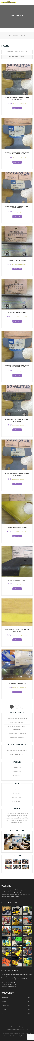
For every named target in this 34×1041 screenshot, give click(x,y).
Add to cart (17, 108)
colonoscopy (5, 1005)
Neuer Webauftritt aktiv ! (17, 722)
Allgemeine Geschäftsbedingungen (16, 1029)
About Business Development (17, 733)
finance (4, 1014)
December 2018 (17, 767)
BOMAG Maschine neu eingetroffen (16, 718)
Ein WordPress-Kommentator (16, 750)
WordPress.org (16, 801)
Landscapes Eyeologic (17, 737)
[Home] (10, 35)
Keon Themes (25, 1036)
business (4, 1001)
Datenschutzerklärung (17, 1027)
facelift (4, 1009)
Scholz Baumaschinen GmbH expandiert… (17, 728)
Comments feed (17, 797)
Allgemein (5, 997)
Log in (17, 789)
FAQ (28, 1029)
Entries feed (16, 793)
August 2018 (16, 775)
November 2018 (17, 771)
